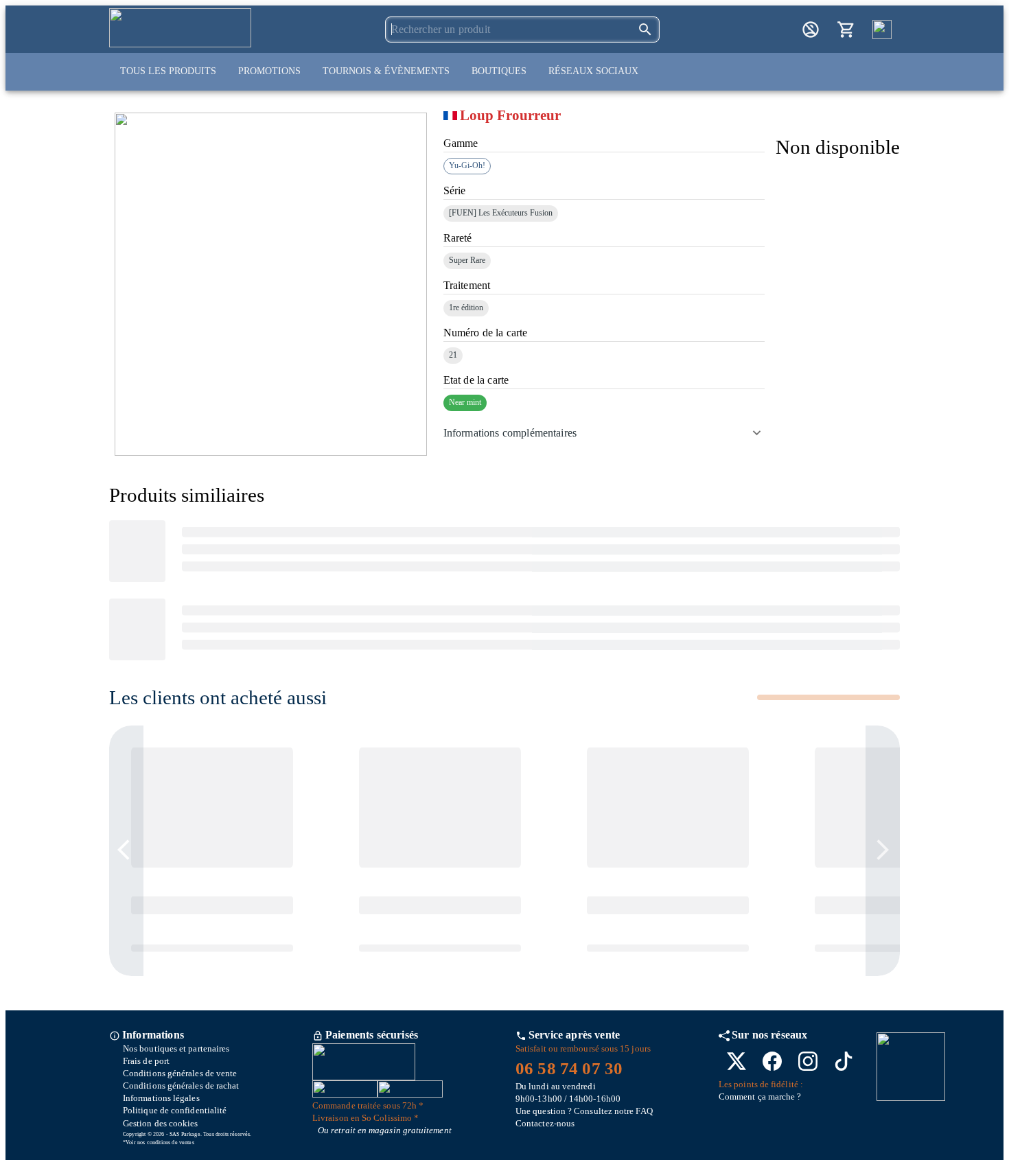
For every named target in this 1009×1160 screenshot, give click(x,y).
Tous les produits (168, 71)
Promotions (269, 71)
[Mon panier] (846, 29)
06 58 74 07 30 (569, 1068)
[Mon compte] (810, 29)
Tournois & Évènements (386, 71)
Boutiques (499, 71)
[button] (604, 433)
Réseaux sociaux (593, 71)
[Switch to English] (882, 29)
